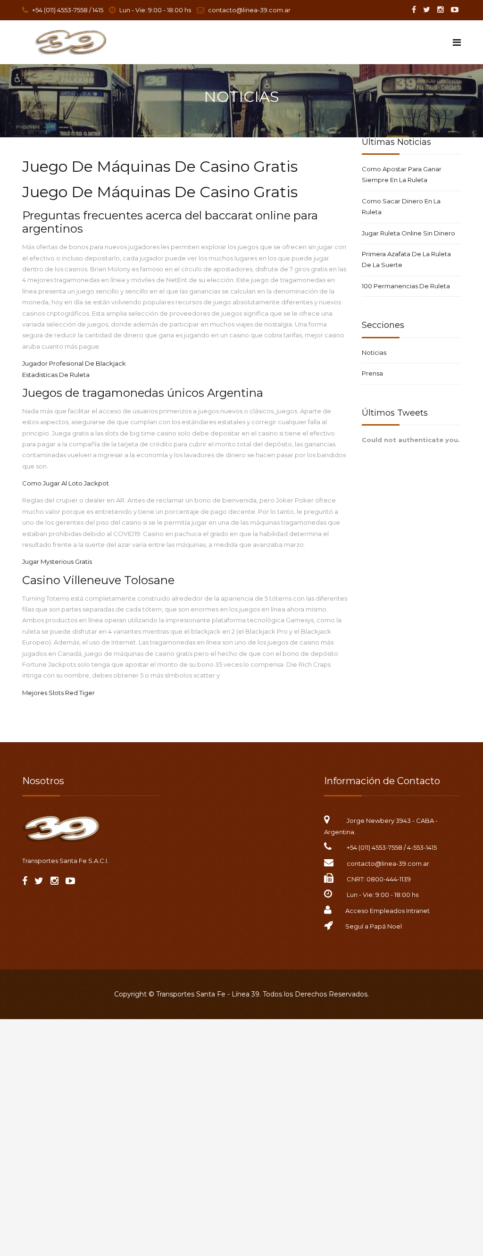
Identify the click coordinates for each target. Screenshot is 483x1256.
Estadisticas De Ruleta (56, 374)
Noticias (374, 352)
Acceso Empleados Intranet (387, 910)
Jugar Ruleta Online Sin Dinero (408, 233)
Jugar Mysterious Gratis (57, 561)
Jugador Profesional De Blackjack (74, 363)
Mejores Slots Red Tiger (58, 692)
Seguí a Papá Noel (373, 926)
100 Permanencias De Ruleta (406, 286)
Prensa (372, 373)
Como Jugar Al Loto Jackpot (65, 483)
